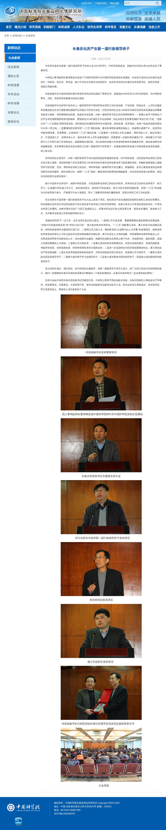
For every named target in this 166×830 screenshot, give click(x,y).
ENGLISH (87, 3)
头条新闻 (30, 35)
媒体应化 (13, 121)
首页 (6, 35)
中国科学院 (101, 3)
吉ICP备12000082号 (64, 813)
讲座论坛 (13, 112)
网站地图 (114, 3)
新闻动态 (17, 35)
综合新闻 (13, 67)
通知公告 (13, 76)
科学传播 (13, 103)
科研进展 (13, 85)
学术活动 (13, 94)
